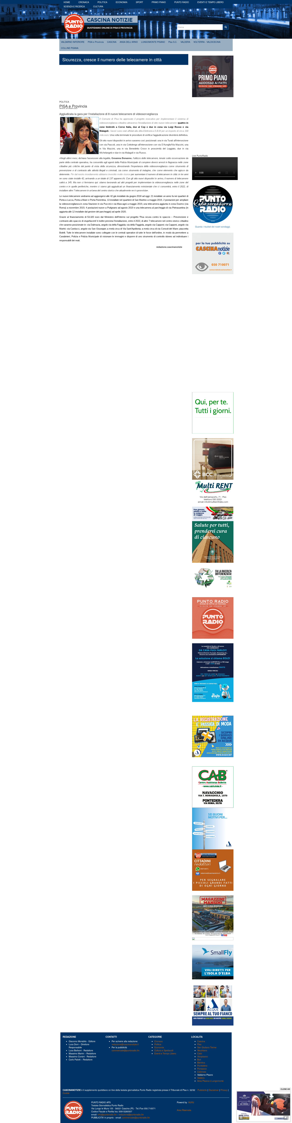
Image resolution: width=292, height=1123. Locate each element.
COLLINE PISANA (69, 47)
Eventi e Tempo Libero (165, 1053)
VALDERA (185, 41)
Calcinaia (201, 1071)
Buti (199, 1059)
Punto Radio (181, 2)
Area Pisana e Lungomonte (210, 1080)
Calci (199, 1053)
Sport (139, 2)
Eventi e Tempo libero (210, 2)
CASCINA (111, 41)
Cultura (98, 6)
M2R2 (191, 1102)
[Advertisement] (123, 84)
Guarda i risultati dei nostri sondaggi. (212, 226)
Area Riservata (184, 1110)
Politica (102, 2)
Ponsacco (202, 1068)
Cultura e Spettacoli (163, 1050)
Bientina (201, 1062)
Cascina (201, 1041)
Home (67, 2)
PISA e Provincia (96, 41)
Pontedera (202, 1065)
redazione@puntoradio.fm (131, 1114)
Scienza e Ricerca (74, 6)
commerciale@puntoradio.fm (125, 1050)
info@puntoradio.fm (107, 1114)
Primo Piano (159, 2)
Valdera (201, 1077)
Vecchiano (202, 1050)
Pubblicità (202, 1089)
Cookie (66, 1093)
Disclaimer (214, 1089)
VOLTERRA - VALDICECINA (206, 41)
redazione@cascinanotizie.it (125, 1044)
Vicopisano (202, 1056)
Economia (121, 2)
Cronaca (83, 2)
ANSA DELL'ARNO (129, 41)
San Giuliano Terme (206, 1047)
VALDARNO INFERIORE (72, 41)
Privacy (224, 1089)
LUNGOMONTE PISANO (153, 41)
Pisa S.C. (172, 41)
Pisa (199, 1044)
